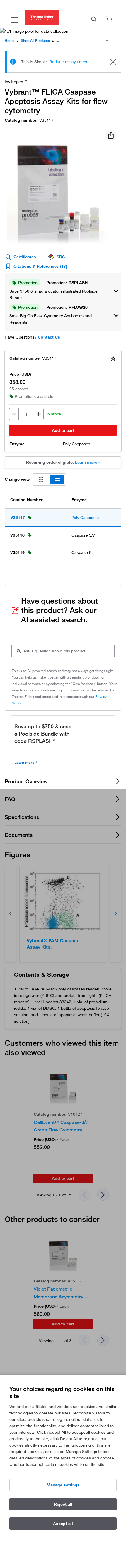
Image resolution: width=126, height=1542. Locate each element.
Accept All (63, 1523)
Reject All (63, 1504)
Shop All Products (35, 40)
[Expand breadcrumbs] (107, 40)
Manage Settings (63, 1485)
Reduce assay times (68, 61)
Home (9, 40)
